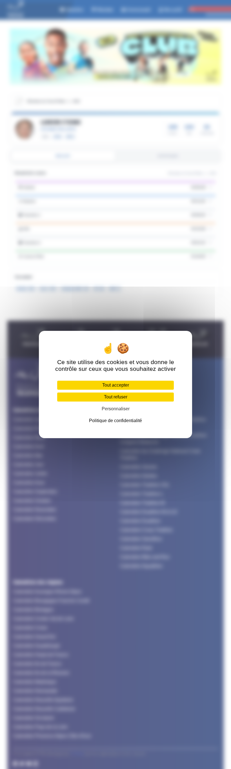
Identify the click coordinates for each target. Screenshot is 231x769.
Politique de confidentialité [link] (115, 420)
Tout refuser (115, 397)
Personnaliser (116, 408)
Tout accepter (115, 385)
